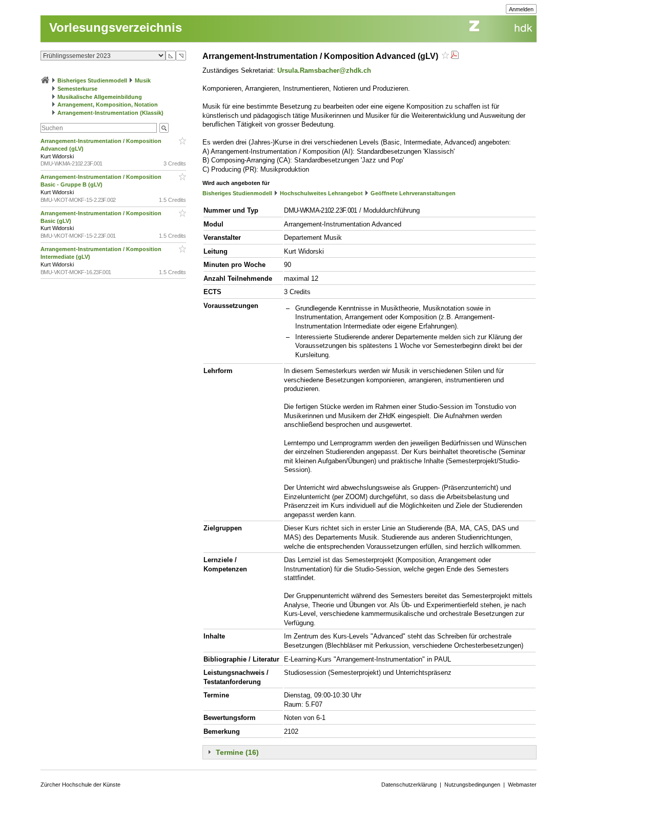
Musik (143, 80)
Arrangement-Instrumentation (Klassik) (110, 113)
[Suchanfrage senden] (164, 128)
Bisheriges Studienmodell (92, 80)
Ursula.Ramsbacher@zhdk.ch (324, 70)
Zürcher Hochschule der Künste (80, 784)
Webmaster (522, 784)
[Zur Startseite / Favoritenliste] (45, 80)
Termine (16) (237, 752)
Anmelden (521, 9)
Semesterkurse (77, 89)
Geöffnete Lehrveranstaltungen (413, 193)
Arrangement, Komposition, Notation (107, 104)
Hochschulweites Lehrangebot (321, 193)
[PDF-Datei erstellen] (454, 56)
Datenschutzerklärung (409, 784)
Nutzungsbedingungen (472, 784)
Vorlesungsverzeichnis (115, 27)
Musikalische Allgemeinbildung (99, 97)
